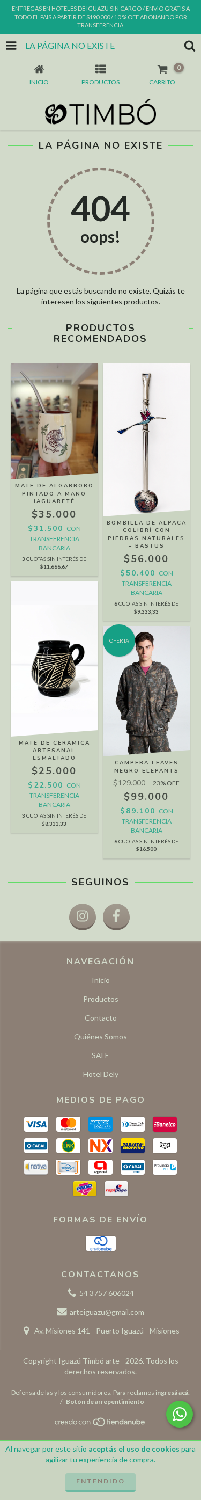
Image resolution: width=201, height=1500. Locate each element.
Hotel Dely (100, 1074)
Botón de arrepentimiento (105, 1401)
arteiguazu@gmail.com (107, 1311)
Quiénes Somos (100, 1036)
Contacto (101, 1017)
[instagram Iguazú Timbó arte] (82, 917)
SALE (100, 1055)
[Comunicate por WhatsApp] (179, 1414)
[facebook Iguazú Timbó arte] (116, 917)
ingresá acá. (172, 1392)
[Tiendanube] (100, 1425)
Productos (100, 998)
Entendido (100, 1481)
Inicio (101, 980)
